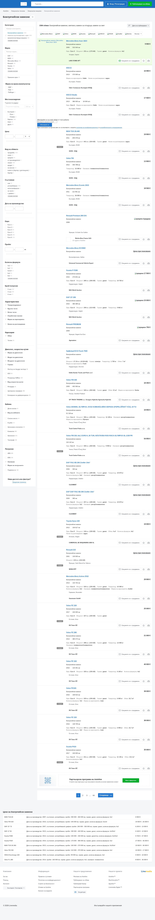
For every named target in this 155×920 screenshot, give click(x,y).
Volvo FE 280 (71, 632)
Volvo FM (70, 158)
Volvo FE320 (71, 688)
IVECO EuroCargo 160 (12, 855)
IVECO (68, 68)
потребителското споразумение (111, 127)
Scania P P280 (72, 270)
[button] (144, 61)
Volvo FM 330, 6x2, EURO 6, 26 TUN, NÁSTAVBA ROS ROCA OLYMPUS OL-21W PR (99, 436)
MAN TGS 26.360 (10, 845)
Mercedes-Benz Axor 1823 (76, 41)
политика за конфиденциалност (87, 127)
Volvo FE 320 (71, 605)
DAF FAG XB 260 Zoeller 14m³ (78, 462)
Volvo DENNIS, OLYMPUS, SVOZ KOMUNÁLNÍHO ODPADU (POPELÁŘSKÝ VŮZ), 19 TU (101, 407)
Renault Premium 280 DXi (76, 216)
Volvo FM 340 (71, 380)
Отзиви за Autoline (44, 887)
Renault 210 (71, 550)
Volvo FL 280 (8, 859)
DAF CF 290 (71, 297)
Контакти (6, 884)
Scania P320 (8, 841)
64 (94, 795)
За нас (5, 876)
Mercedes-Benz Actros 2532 (77, 576)
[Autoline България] (10, 4)
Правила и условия (45, 876)
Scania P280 (8, 836)
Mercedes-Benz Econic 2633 (77, 185)
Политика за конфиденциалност (49, 880)
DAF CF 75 (8, 826)
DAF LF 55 (8, 831)
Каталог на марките (45, 891)
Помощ (5, 880)
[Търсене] (33, 4)
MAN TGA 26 (8, 817)
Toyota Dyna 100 (73, 521)
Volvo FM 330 (8, 850)
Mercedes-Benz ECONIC (76, 248)
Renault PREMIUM (73, 324)
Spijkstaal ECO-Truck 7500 (76, 351)
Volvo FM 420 (8, 822)
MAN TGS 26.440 (73, 131)
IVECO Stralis (71, 95)
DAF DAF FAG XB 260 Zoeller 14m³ (80, 492)
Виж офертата (130, 780)
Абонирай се (44, 125)
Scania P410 (71, 747)
